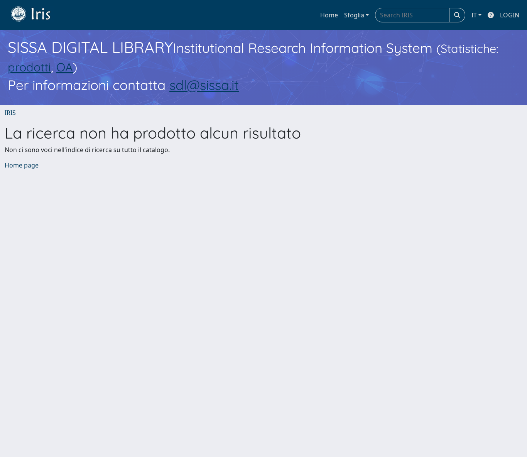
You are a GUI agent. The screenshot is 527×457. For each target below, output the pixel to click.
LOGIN (509, 15)
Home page (22, 165)
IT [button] (474, 15)
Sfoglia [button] (354, 15)
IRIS (10, 112)
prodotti (29, 66)
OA (64, 66)
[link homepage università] (36, 15)
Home (329, 15)
